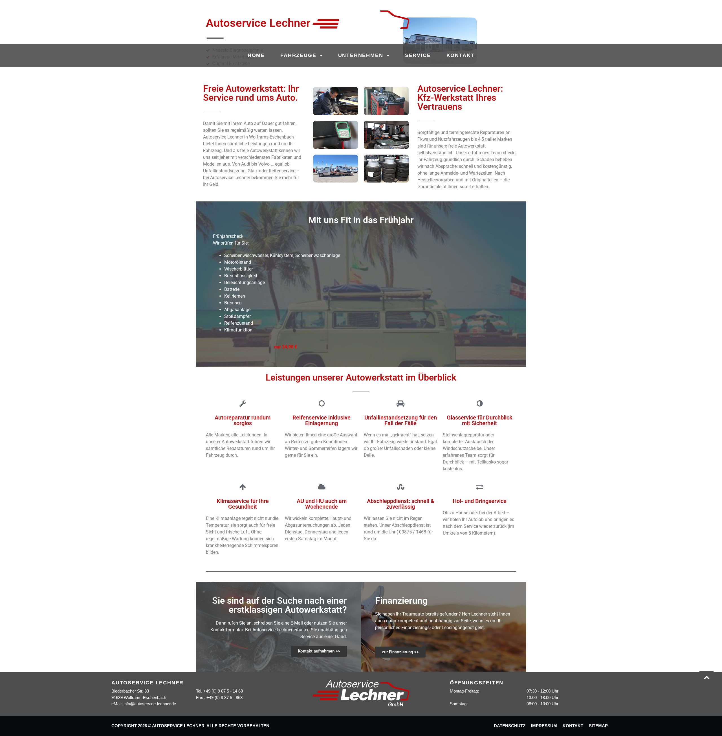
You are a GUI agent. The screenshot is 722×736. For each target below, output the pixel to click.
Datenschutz (509, 726)
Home (256, 55)
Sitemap (598, 726)
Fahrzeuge (299, 55)
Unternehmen (361, 55)
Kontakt (460, 55)
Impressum (544, 726)
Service (418, 55)
